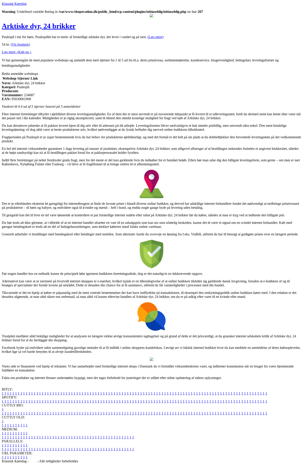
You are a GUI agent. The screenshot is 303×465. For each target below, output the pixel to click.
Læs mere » (10, 52)
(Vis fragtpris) (20, 44)
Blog (33, 461)
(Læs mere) (155, 37)
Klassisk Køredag (14, 4)
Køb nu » (24, 52)
